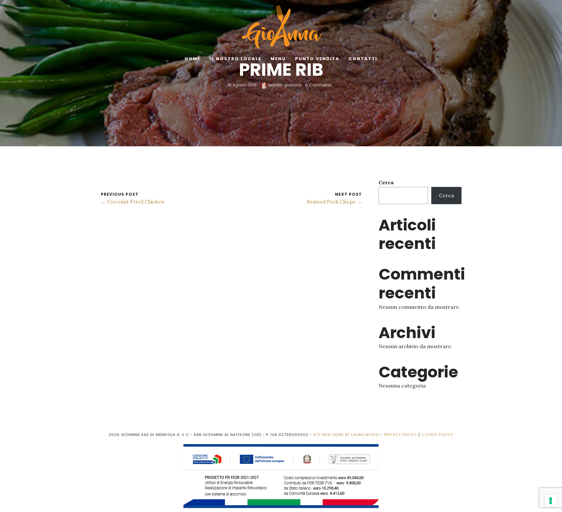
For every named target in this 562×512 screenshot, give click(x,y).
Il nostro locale (235, 59)
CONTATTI (363, 59)
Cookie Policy (437, 434)
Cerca (386, 182)
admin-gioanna (284, 85)
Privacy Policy (400, 434)
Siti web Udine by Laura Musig (346, 434)
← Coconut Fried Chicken (132, 201)
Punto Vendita (317, 59)
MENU (278, 59)
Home (192, 59)
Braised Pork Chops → (334, 201)
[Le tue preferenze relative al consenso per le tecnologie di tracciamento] (550, 500)
